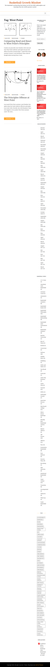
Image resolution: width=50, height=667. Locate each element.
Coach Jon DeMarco (39, 540)
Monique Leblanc (39, 593)
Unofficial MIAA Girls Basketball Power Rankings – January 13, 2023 (41, 113)
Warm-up (43, 497)
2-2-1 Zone (43, 280)
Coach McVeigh (41, 542)
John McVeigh (40, 565)
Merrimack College (40, 585)
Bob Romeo (39, 524)
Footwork (43, 373)
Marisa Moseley (39, 580)
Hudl (38, 560)
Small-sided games (40, 623)
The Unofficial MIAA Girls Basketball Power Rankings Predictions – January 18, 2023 (41, 95)
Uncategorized (44, 489)
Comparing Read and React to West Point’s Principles (17, 42)
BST (38, 532)
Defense (43, 352)
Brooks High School (40, 529)
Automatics (43, 296)
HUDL (42, 392)
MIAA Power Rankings (43, 414)
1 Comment (23, 38)
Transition (43, 485)
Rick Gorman (40, 612)
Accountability (41, 517)
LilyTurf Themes (39, 665)
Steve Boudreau (39, 626)
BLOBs (42, 345)
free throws (40, 556)
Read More (9, 62)
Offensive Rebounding (40, 600)
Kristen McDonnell (40, 573)
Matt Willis (40, 582)
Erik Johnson (40, 553)
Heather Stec (40, 558)
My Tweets (39, 60)
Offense (43, 440)
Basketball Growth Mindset (25, 2)
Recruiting (43, 463)
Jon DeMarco (40, 567)
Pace (42, 444)
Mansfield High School (41, 576)
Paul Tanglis (40, 602)
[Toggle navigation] (45, 13)
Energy (39, 551)
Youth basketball (40, 634)
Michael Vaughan (39, 589)
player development (40, 605)
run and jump (40, 615)
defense (39, 549)
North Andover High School (41, 596)
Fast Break (43, 369)
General (43, 387)
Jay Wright (40, 562)
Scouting (39, 617)
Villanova (43, 493)
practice (39, 608)
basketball (40, 519)
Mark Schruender (15, 38)
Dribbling (43, 360)
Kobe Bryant (40, 569)
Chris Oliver (40, 534)
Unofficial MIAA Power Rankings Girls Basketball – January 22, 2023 (41, 77)
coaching (39, 536)
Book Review (40, 526)
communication (41, 544)
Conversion (43, 348)
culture (39, 547)
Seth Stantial (40, 619)
